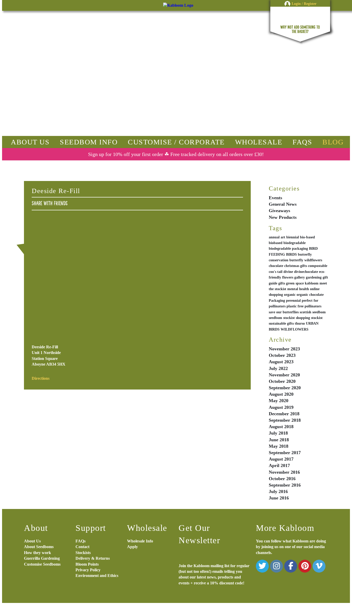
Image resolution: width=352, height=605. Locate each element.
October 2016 (282, 478)
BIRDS (291, 254)
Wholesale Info (140, 541)
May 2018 (278, 446)
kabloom (312, 283)
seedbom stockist (282, 318)
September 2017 (285, 452)
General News (283, 204)
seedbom (319, 312)
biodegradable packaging (288, 248)
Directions (40, 378)
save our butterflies (284, 312)
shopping (303, 318)
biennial (292, 237)
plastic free (295, 306)
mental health (298, 289)
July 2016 (278, 491)
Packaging (277, 300)
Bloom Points (87, 564)
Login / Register (304, 4)
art (283, 237)
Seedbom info (89, 142)
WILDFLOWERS (294, 329)
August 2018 (281, 426)
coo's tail (275, 272)
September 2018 (285, 420)
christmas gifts (295, 266)
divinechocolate (306, 272)
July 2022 (278, 368)
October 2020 (282, 381)
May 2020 (278, 400)
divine (288, 272)
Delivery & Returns (93, 558)
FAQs (302, 142)
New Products (283, 217)
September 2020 (285, 387)
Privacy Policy (88, 570)
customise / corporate (176, 142)
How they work (37, 552)
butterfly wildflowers (305, 260)
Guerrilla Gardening (42, 558)
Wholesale (258, 142)
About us (30, 142)
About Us (32, 541)
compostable (317, 266)
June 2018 (279, 439)
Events (275, 197)
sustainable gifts (281, 323)
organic (290, 295)
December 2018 (284, 413)
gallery (299, 277)
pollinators (313, 306)
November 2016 (284, 472)
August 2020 (281, 394)
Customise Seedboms (42, 564)
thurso (300, 323)
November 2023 (284, 348)
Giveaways (279, 210)
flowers (287, 277)
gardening (314, 277)
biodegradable (294, 243)
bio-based (307, 237)
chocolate (276, 266)
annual (274, 237)
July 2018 (278, 433)
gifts (281, 283)
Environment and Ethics (97, 575)
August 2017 (281, 459)
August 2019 (281, 407)
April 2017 (279, 465)
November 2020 (284, 374)
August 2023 (281, 361)
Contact (82, 546)
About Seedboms (39, 546)
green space (295, 283)
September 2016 (285, 485)
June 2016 (279, 497)
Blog (332, 142)
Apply (132, 546)
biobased (275, 243)
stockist (317, 318)
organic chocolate (310, 295)
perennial (293, 300)
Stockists (83, 552)
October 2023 (282, 355)
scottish (305, 312)
